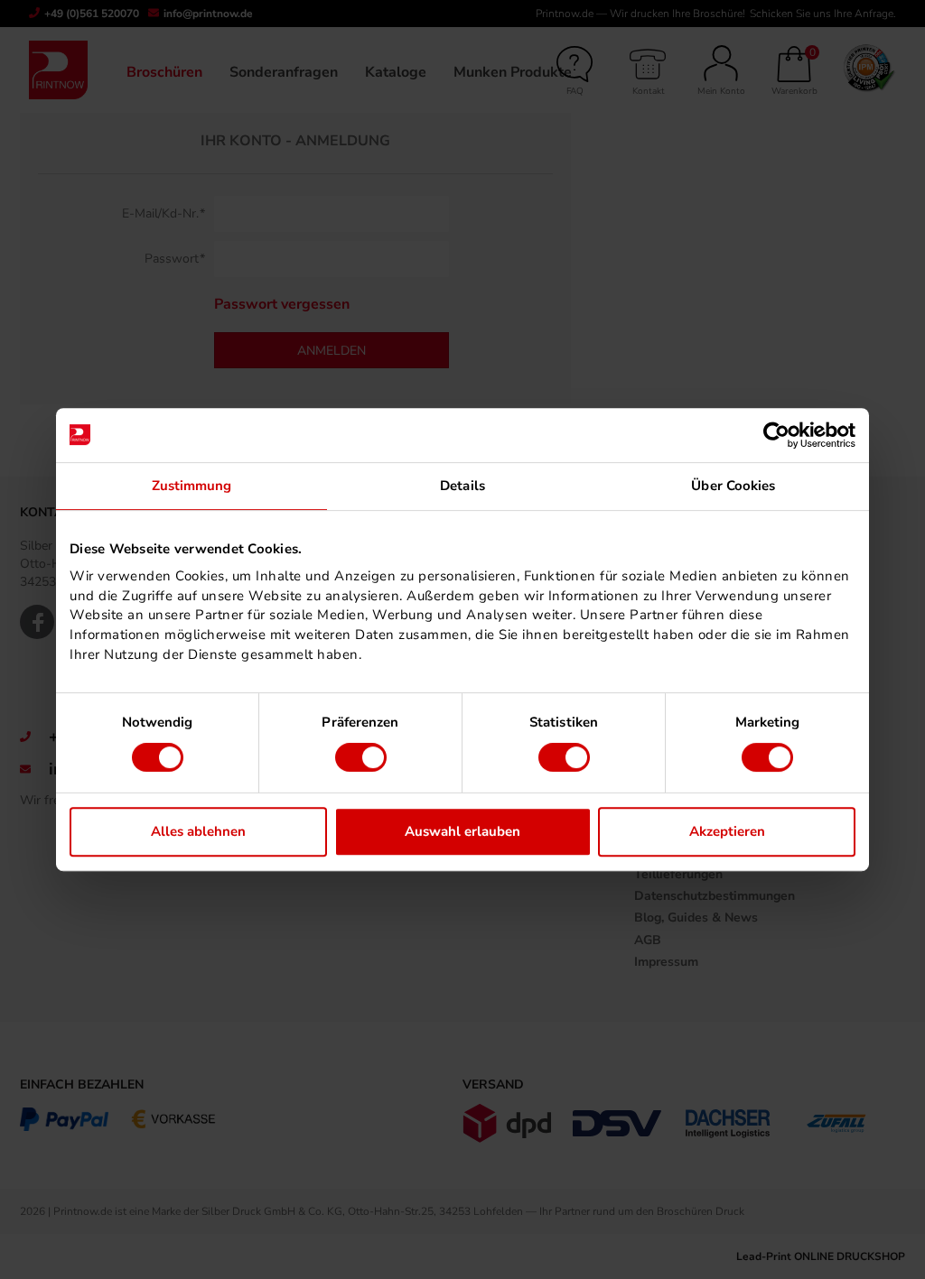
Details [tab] (462, 486)
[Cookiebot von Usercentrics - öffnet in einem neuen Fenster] (776, 435)
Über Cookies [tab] (733, 486)
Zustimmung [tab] (192, 486)
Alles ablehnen (198, 831)
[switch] (361, 757)
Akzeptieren (727, 831)
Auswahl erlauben (462, 831)
